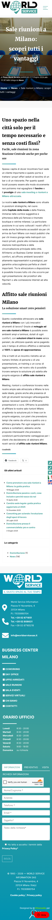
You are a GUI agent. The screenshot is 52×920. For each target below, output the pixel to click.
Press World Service (11, 77)
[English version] (50, 482)
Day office (12, 674)
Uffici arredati (14, 679)
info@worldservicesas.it (24, 635)
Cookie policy (17, 895)
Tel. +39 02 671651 (21, 617)
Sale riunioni (13, 685)
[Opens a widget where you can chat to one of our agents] (41, 915)
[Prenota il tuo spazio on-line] (50, 463)
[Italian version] (50, 477)
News (21, 80)
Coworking (12, 669)
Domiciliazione (17, 553)
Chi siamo (11, 700)
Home (4, 88)
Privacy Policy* (10, 848)
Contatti (11, 706)
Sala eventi (12, 690)
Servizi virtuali (15, 695)
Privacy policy (34, 895)
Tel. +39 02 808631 (22, 621)
